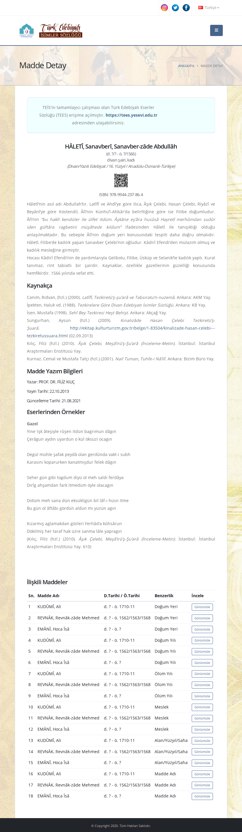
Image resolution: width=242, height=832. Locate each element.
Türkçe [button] (210, 7)
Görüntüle (202, 607)
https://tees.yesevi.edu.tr (131, 115)
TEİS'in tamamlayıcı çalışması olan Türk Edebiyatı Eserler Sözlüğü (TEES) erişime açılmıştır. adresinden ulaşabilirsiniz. (98, 115)
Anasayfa (186, 66)
